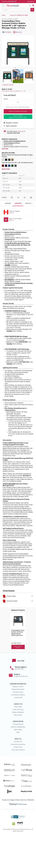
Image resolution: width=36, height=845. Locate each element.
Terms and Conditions (18, 750)
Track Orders (18, 706)
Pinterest (18, 837)
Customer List (18, 741)
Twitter (11, 837)
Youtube (31, 837)
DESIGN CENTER (18, 721)
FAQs (18, 732)
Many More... (6, 169)
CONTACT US (18, 704)
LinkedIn (24, 837)
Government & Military (18, 695)
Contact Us (30, 1)
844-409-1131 (12, 1)
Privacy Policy (18, 747)
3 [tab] (21, 68)
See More (5, 149)
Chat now (20, 131)
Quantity (6, 99)
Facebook (5, 837)
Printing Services (18, 724)
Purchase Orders (18, 692)
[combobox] (18, 10)
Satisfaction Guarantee (18, 744)
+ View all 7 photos (8, 85)
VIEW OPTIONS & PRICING (18, 647)
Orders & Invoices (18, 709)
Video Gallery (18, 729)
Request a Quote (18, 686)
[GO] (32, 10)
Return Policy (18, 715)
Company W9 (18, 697)
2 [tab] (18, 68)
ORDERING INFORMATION (18, 684)
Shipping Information (18, 689)
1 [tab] (15, 68)
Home (3, 15)
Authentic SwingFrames (18, 727)
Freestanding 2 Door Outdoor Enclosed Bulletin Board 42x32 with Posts (18, 633)
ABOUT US (18, 739)
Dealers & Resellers (18, 712)
